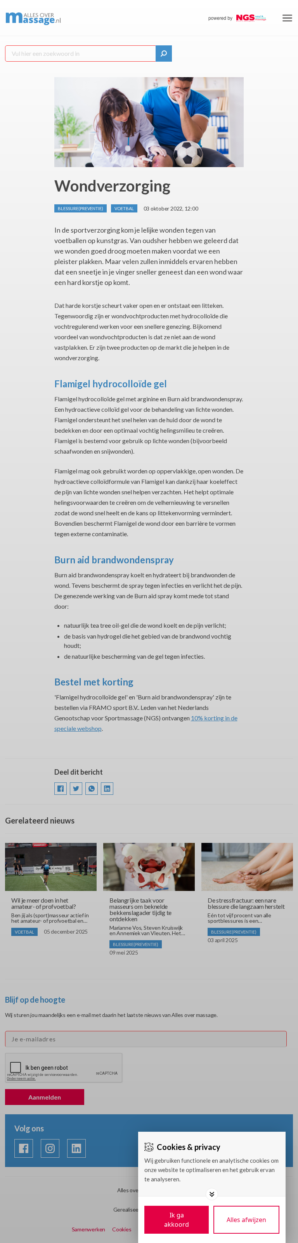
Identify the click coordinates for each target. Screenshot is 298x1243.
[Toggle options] (212, 1194)
